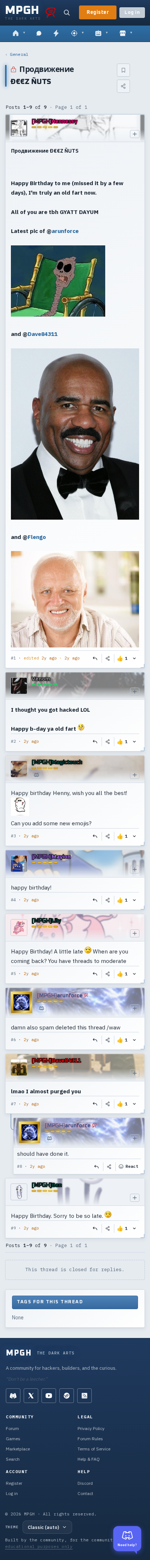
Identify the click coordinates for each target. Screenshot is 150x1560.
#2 (13, 741)
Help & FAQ (89, 1459)
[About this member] (134, 134)
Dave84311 (43, 333)
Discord (85, 1483)
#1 (13, 658)
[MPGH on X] (31, 1395)
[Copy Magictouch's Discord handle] (36, 775)
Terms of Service (94, 1449)
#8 (19, 1166)
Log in (132, 12)
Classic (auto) (43, 1527)
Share (108, 658)
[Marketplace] (125, 34)
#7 (13, 1103)
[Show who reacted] (134, 658)
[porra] (50, 12)
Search (13, 1459)
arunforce (65, 230)
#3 (13, 835)
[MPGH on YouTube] (49, 1395)
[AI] (101, 34)
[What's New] (56, 34)
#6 (13, 1039)
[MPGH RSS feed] (84, 1395)
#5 (13, 973)
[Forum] (18, 34)
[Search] (66, 12)
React (132, 1166)
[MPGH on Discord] (13, 1395)
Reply (95, 658)
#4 (13, 899)
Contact (85, 1493)
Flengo (37, 536)
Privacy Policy (91, 1428)
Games (13, 1438)
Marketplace (18, 1449)
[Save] (123, 70)
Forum (12, 1428)
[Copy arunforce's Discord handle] (41, 1008)
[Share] (123, 86)
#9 (13, 1228)
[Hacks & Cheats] (77, 34)
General (19, 54)
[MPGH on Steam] (66, 1395)
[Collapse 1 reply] (11, 1145)
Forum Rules (90, 1438)
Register (98, 12)
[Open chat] (39, 34)
